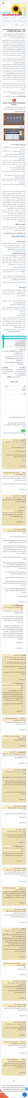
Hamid (5, 330)
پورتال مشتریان (5, 21)
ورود (10, 3)
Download (13, 1086)
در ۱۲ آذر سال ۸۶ (22, 40)
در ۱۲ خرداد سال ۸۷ (21, 48)
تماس (13, 21)
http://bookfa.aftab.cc (19, 236)
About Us (17, 1087)
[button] (3, 3)
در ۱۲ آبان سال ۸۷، (21, 51)
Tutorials (19, 1086)
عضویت (13, 3)
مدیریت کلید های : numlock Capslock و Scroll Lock (13, 363)
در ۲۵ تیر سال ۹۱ (21, 70)
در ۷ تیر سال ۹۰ (22, 59)
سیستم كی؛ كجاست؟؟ (18, 355)
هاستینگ (13, 18)
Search (7, 1087)
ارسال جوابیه (22, 466)
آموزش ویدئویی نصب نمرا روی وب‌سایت (16, 249)
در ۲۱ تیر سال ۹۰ (22, 64)
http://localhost (21, 282)
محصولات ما (5, 18)
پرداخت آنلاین (21, 21)
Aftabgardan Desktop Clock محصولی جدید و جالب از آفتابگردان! (12, 352)
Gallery (3, 1087)
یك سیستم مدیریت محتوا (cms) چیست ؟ (13, 357)
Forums (8, 1086)
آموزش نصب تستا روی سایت (19, 251)
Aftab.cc (23, 1091)
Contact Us (23, 1087)
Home (4, 1086)
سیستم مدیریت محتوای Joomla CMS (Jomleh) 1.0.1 (14, 359)
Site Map (12, 1087)
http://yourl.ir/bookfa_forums (18, 305)
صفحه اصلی (21, 18)
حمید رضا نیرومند (22, 315)
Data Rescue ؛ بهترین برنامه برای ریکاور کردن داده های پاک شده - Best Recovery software (20, 372)
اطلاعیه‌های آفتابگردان (13, 332)
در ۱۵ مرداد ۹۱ (23, 75)
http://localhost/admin (20, 267)
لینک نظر (15, 440)
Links (23, 1086)
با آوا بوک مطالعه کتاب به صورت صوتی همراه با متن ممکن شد (7, 371)
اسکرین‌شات (22, 153)
